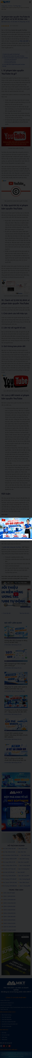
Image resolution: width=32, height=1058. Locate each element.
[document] (16, 529)
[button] (29, 518)
